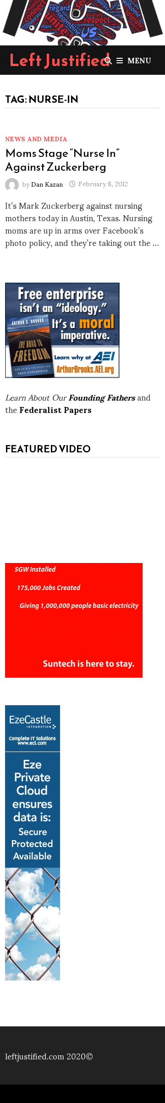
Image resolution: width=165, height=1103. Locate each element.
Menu (139, 60)
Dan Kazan (47, 183)
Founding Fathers (101, 396)
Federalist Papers (55, 409)
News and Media (36, 138)
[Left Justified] (82, 21)
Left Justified (59, 60)
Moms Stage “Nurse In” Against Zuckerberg (62, 159)
